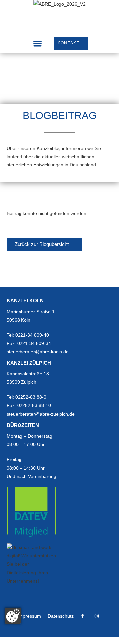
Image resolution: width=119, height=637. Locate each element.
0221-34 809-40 (32, 335)
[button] (37, 43)
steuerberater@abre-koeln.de (38, 351)
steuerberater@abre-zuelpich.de (41, 414)
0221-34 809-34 (34, 343)
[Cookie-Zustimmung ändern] (13, 616)
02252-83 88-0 (30, 397)
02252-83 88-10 (34, 405)
